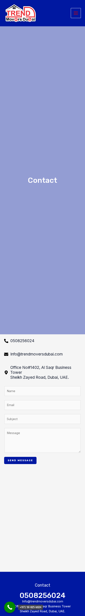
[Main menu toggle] (76, 13)
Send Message (20, 460)
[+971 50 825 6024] (9, 607)
